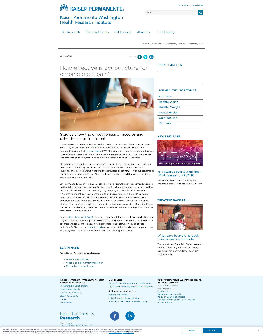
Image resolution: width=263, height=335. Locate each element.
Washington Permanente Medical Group (128, 302)
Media (63, 299)
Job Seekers (66, 303)
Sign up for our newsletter (170, 294)
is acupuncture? (80, 260)
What (69, 260)
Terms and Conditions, (115, 333)
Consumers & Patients (70, 293)
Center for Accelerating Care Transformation (130, 283)
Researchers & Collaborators (74, 286)
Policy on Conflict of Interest (171, 297)
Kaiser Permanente (118, 295)
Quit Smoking (168, 118)
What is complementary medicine (84, 263)
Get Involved (123, 32)
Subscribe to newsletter (190, 5)
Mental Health (168, 112)
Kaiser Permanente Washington (124, 298)
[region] (131, 331)
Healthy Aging (168, 102)
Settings (191, 330)
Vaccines (165, 123)
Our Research (70, 32)
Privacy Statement (128, 333)
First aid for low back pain (80, 266)
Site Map (63, 325)
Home (144, 44)
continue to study (93, 227)
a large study (93, 151)
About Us (143, 32)
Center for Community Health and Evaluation (131, 287)
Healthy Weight (169, 107)
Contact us (162, 291)
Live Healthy (166, 32)
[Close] (258, 330)
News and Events (97, 32)
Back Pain (165, 96)
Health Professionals (70, 289)
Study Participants (69, 296)
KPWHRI (69, 323)
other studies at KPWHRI (81, 217)
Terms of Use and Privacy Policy (80, 325)
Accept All (212, 330)
